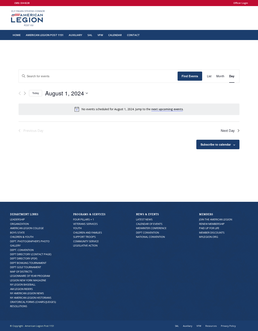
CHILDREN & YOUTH (21, 237)
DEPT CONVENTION (147, 232)
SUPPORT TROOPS (84, 237)
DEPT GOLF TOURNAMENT (25, 267)
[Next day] (25, 93)
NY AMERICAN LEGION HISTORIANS (30, 297)
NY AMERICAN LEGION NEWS (27, 293)
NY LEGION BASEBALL (22, 284)
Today (35, 93)
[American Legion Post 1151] (40, 18)
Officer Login (240, 2)
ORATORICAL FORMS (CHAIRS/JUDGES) (33, 302)
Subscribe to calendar (216, 144)
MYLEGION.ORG (208, 237)
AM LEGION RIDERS (21, 289)
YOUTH (77, 228)
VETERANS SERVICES (85, 224)
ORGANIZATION (19, 224)
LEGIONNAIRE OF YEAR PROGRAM (30, 276)
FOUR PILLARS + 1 (83, 219)
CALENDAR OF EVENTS (149, 224)
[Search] (245, 35)
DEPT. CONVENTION (22, 250)
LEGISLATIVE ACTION (85, 245)
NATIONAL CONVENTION (150, 237)
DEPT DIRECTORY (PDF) (23, 258)
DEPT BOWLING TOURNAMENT (28, 263)
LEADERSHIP (17, 219)
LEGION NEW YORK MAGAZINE (28, 280)
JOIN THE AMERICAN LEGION (215, 219)
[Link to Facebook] (11, 3)
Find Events (190, 76)
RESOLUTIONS (18, 306)
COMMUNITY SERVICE (86, 241)
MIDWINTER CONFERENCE (151, 228)
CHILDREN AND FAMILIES (87, 232)
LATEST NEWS (144, 219)
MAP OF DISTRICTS (21, 271)
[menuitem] (239, 3)
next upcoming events (167, 109)
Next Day (228, 130)
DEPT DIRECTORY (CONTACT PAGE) (30, 254)
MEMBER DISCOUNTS (212, 232)
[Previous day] (20, 93)
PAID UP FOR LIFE (209, 228)
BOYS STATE (17, 232)
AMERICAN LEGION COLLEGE (27, 228)
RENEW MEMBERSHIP (212, 224)
